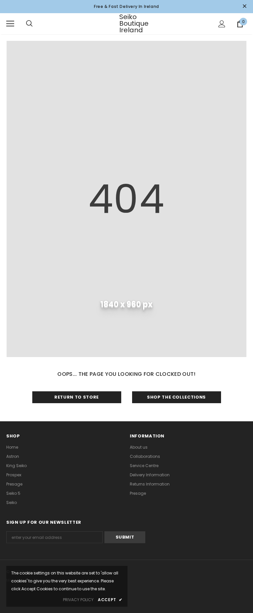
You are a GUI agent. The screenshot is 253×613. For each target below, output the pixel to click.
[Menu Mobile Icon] (10, 24)
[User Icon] (221, 23)
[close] (244, 6)
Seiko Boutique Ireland (127, 23)
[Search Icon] (36, 23)
